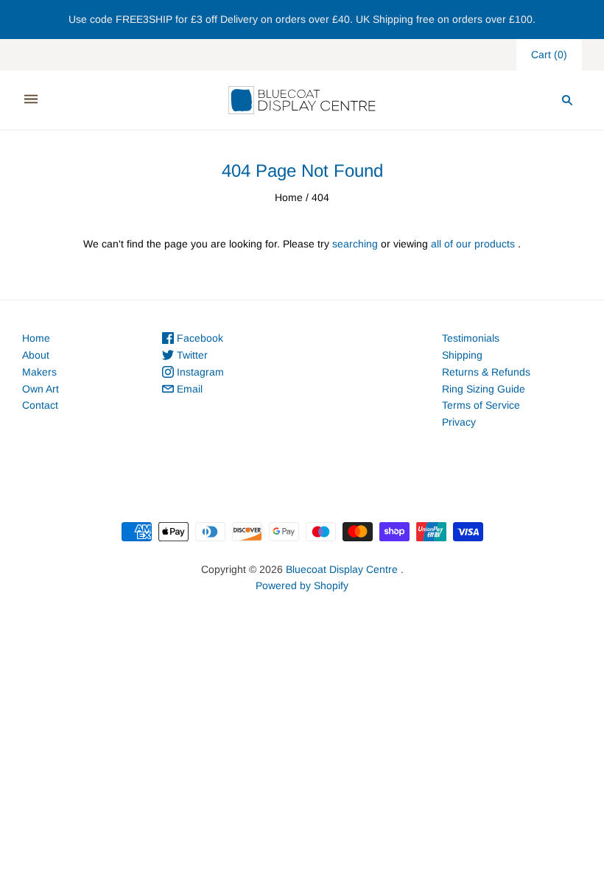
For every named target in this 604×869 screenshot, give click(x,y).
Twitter (191, 355)
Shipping (462, 355)
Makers (39, 372)
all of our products (473, 244)
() (549, 54)
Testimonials (470, 338)
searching (355, 244)
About (35, 355)
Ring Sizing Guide (483, 389)
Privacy (459, 422)
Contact (40, 405)
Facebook (198, 338)
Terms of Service (481, 405)
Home (289, 197)
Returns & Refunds (486, 372)
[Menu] (31, 100)
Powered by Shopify (302, 585)
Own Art (40, 389)
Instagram (199, 372)
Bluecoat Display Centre (342, 569)
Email (188, 389)
